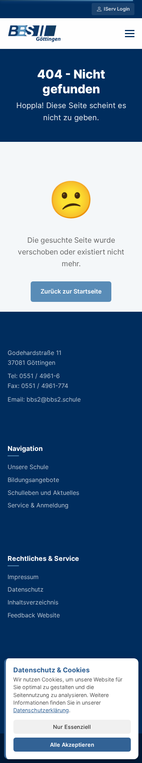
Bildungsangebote (33, 480)
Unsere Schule (28, 467)
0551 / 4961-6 (39, 376)
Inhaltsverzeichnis (33, 602)
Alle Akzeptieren (72, 744)
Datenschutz (26, 589)
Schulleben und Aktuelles (43, 492)
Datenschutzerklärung (41, 710)
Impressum (23, 577)
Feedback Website (34, 615)
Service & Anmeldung (38, 505)
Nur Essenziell (72, 727)
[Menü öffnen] (129, 33)
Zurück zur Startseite (71, 291)
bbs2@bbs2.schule (54, 399)
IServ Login (117, 9)
